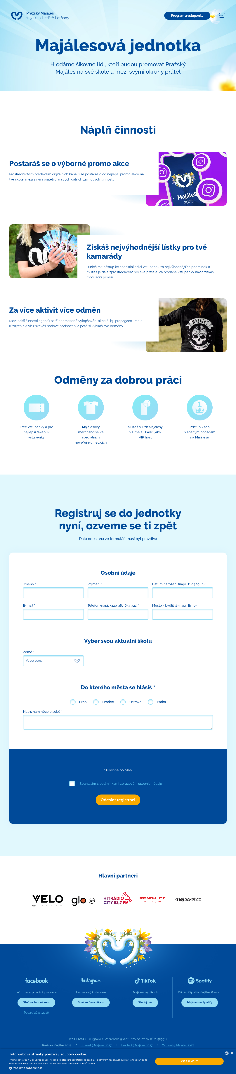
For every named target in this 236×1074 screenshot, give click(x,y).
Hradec (108, 702)
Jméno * (29, 584)
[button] (79, 1068)
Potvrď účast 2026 (36, 1012)
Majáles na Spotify (199, 1002)
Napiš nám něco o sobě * (42, 712)
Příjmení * (95, 584)
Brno (83, 702)
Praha (161, 702)
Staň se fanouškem (36, 1002)
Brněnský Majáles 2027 (96, 1045)
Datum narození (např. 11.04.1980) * (179, 584)
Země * (28, 652)
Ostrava (135, 702)
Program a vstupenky (187, 15)
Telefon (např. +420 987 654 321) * (113, 605)
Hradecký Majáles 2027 (137, 1045)
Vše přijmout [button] (189, 1061)
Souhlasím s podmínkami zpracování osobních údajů (121, 783)
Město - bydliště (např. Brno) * (175, 605)
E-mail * (29, 605)
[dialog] (118, 1061)
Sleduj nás (145, 1002)
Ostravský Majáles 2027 (178, 1045)
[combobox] (227, 1053)
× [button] (231, 1053)
